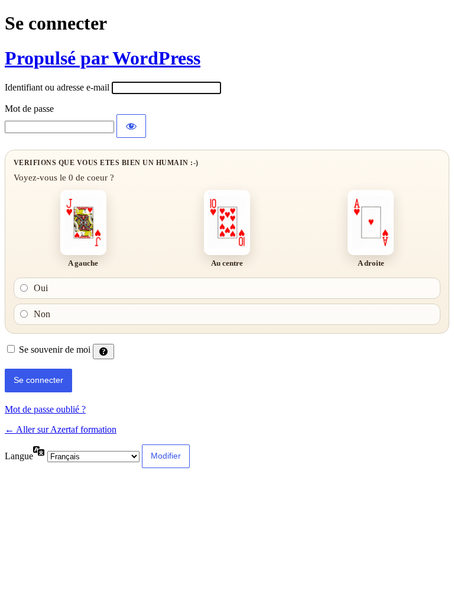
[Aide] (103, 351)
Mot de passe (29, 109)
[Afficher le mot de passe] (131, 126)
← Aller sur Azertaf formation (60, 429)
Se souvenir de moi (54, 349)
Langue (19, 456)
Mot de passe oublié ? (45, 409)
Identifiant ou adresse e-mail (57, 87)
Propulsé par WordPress (102, 58)
